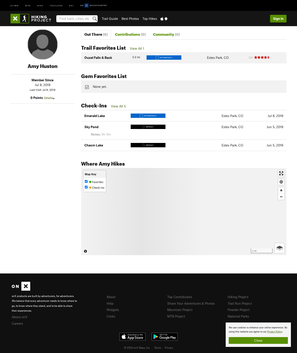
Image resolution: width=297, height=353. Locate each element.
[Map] (184, 211)
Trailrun (56, 5)
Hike (40, 5)
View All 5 (118, 106)
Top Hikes (149, 18)
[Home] (32, 18)
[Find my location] (281, 182)
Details (48, 98)
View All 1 (137, 48)
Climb (14, 5)
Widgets (113, 310)
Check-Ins (97, 187)
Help (110, 303)
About (111, 297)
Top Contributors (179, 297)
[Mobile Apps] (163, 18)
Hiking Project (238, 297)
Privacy (169, 347)
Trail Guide (110, 18)
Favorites (97, 182)
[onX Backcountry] (93, 5)
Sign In (278, 18)
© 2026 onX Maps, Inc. (137, 347)
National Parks (238, 316)
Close (258, 340)
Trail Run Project (240, 303)
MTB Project (176, 316)
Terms (157, 347)
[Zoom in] (281, 190)
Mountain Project (179, 310)
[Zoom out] (281, 196)
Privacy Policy (274, 331)
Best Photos (130, 18)
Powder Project (239, 310)
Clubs (111, 316)
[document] (258, 335)
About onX (19, 317)
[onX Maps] (21, 289)
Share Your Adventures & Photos (191, 303)
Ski (71, 5)
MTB (28, 5)
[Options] (279, 248)
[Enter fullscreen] (281, 173)
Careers (17, 323)
